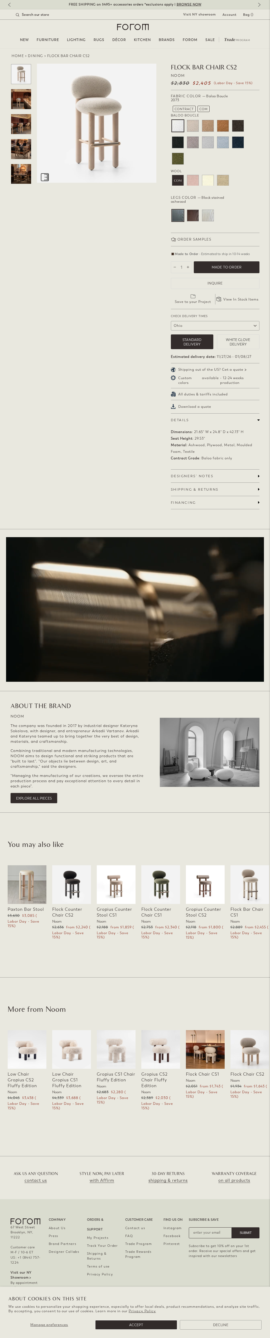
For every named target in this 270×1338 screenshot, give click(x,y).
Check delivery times (189, 316)
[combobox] (39, 14)
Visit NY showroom (199, 14)
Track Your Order (102, 1246)
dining (35, 56)
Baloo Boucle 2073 (178, 126)
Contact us (135, 1228)
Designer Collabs (64, 1252)
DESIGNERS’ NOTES (192, 476)
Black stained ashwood (178, 215)
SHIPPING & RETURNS (195, 489)
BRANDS (167, 40)
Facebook (172, 1236)
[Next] (258, 5)
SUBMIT (246, 1233)
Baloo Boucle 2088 (238, 142)
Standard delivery (191, 342)
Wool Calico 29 (223, 181)
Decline (220, 1325)
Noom (178, 75)
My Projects (98, 1238)
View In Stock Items (241, 299)
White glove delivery (238, 342)
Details (180, 420)
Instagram (172, 1228)
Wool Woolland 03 (193, 181)
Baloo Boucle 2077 (223, 126)
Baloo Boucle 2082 (178, 142)
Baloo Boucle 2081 (238, 126)
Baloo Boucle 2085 (208, 142)
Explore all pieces (34, 798)
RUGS (99, 40)
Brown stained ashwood (193, 215)
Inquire (215, 283)
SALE (210, 40)
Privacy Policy (142, 1311)
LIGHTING (76, 40)
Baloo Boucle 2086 (223, 142)
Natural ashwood (208, 215)
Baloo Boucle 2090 (178, 159)
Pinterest (171, 1244)
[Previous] (12, 5)
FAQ (129, 1236)
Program (237, 39)
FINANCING (183, 503)
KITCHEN (142, 40)
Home (18, 56)
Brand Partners (62, 1244)
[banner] (135, 4)
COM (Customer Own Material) (178, 181)
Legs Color (197, 200)
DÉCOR (119, 40)
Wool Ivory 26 (208, 181)
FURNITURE (48, 40)
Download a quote (194, 407)
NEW (24, 40)
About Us (57, 1228)
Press (53, 1236)
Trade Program (138, 1244)
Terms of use (98, 1266)
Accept (136, 1325)
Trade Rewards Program (138, 1254)
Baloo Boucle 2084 (193, 142)
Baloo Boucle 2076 (208, 126)
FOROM (190, 40)
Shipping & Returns (97, 1256)
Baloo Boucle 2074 (193, 126)
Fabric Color (199, 98)
